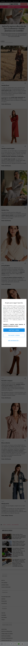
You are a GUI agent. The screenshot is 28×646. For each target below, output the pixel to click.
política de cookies (17, 319)
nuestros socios (21, 305)
